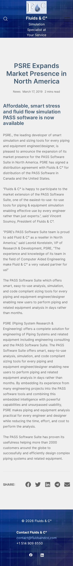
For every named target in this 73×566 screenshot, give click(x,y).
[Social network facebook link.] (30, 554)
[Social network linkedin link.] (42, 554)
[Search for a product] (5, 19)
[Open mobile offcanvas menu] (67, 19)
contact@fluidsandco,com (36, 538)
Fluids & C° (36, 18)
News (16, 91)
